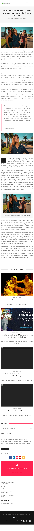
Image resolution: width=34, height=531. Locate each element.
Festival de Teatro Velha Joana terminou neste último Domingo (17, 375)
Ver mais (5, 448)
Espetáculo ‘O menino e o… (7, 495)
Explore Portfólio (17, 472)
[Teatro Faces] (6, 3)
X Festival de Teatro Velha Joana (17, 411)
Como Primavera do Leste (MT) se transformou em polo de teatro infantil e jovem (17, 336)
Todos (24, 18)
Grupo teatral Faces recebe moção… (10, 486)
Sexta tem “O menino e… (7, 491)
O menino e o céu (17, 300)
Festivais (19, 18)
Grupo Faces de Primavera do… (8, 482)
